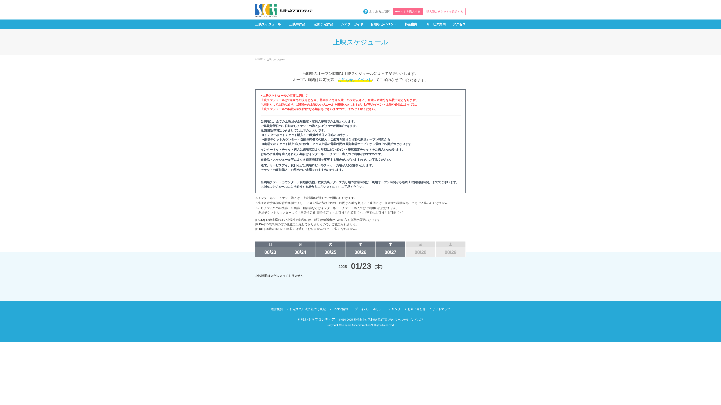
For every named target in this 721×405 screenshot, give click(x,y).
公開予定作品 (323, 24)
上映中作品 (297, 24)
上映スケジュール (268, 24)
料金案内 (411, 24)
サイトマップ (441, 309)
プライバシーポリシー (370, 309)
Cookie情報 (340, 309)
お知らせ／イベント (355, 80)
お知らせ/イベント (383, 24)
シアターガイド (352, 24)
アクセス (459, 24)
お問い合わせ (416, 309)
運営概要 (277, 309)
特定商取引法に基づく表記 (308, 309)
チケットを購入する (407, 11)
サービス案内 (436, 24)
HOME (259, 59)
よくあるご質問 (379, 11)
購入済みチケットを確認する (444, 11)
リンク (396, 309)
